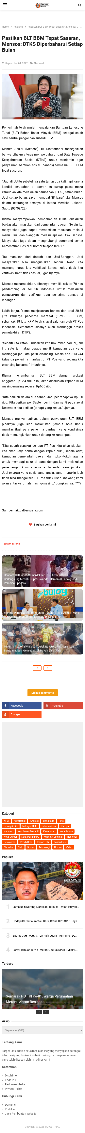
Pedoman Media (15, 1084)
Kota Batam (66, 831)
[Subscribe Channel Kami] (63, 705)
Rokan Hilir (43, 842)
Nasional (39, 63)
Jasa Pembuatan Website (20, 1113)
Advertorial (20, 820)
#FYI (6, 820)
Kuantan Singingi (53, 836)
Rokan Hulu (60, 842)
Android (34, 820)
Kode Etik (10, 1080)
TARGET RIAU (52, 1126)
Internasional (49, 826)
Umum (57, 847)
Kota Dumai (10, 836)
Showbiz (8, 847)
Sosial (30, 847)
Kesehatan (49, 831)
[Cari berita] (80, 5)
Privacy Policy (13, 1088)
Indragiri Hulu (29, 826)
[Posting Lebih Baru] (37, 668)
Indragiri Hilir (11, 826)
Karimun (8, 831)
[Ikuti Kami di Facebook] (22, 705)
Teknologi (44, 847)
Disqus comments (42, 692)
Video (69, 847)
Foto (61, 820)
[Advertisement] (42, 764)
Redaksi (10, 1109)
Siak (20, 847)
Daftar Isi (10, 1104)
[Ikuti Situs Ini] (22, 714)
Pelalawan (9, 842)
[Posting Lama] (47, 668)
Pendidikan (26, 842)
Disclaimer (11, 1075)
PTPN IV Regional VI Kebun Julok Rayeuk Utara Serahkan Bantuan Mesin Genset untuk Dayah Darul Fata (39, 648)
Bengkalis (48, 820)
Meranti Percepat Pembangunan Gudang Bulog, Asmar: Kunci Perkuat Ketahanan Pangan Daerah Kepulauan (41, 614)
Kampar (65, 826)
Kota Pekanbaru (30, 836)
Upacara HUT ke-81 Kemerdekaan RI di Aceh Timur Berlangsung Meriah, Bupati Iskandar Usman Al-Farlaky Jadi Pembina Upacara (40, 579)
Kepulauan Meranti (28, 831)
